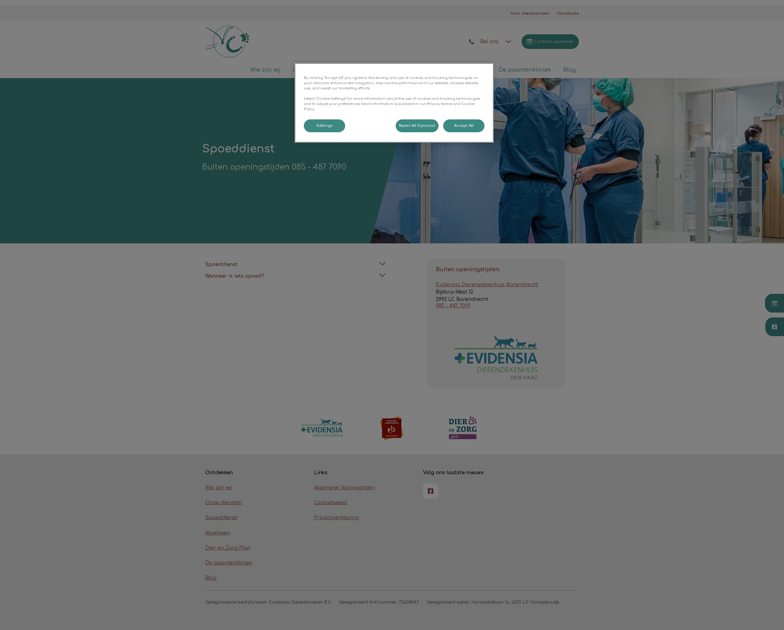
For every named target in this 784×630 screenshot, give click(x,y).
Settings (324, 126)
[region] (394, 103)
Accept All (464, 126)
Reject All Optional (417, 126)
